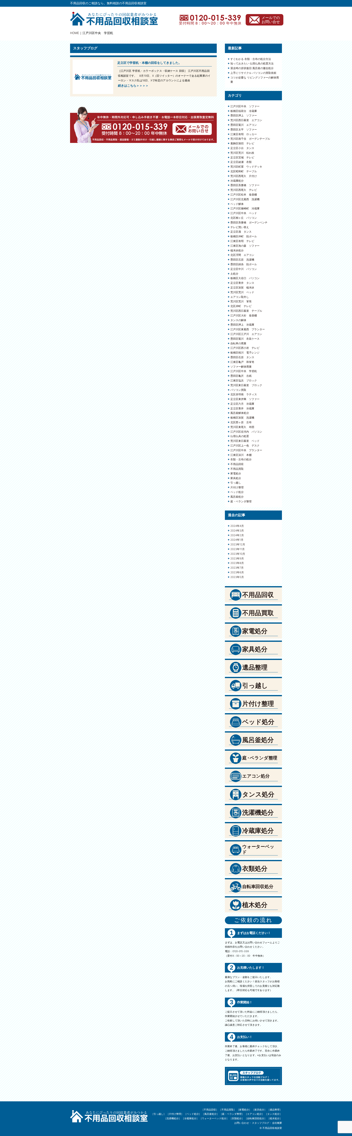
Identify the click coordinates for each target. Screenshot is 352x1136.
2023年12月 (237, 544)
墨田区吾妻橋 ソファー (245, 185)
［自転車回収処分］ (256, 1118)
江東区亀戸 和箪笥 (242, 362)
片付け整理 (237, 487)
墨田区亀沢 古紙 (241, 375)
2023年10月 (237, 553)
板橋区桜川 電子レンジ (245, 352)
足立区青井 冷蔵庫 (242, 408)
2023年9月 (237, 558)
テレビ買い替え (239, 227)
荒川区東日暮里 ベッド (245, 440)
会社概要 (277, 1122)
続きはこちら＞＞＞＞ (133, 85)
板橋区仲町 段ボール (243, 236)
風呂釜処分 (237, 496)
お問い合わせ (241, 1122)
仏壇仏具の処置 (239, 436)
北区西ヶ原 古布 (241, 422)
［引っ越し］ (158, 1113)
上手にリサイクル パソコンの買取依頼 (253, 72)
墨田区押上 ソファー (243, 115)
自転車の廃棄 (238, 343)
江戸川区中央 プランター (246, 450)
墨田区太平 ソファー (243, 129)
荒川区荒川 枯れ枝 (242, 152)
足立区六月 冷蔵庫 (242, 403)
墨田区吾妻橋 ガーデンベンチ (248, 222)
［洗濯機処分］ (172, 1118)
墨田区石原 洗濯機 (242, 259)
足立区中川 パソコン (243, 269)
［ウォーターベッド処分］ (214, 1118)
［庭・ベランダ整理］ (232, 1113)
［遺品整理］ (274, 1109)
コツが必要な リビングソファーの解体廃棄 (254, 79)
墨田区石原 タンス (242, 357)
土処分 (234, 273)
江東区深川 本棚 (241, 454)
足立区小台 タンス (242, 148)
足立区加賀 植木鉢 (242, 287)
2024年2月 (237, 535)
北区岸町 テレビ (241, 306)
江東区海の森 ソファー (245, 245)
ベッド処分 (237, 492)
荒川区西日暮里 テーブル (246, 310)
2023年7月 (237, 567)
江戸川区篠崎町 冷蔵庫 (245, 208)
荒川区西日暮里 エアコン (246, 120)
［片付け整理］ (175, 1113)
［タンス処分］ (273, 1113)
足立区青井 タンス (242, 282)
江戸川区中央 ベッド (243, 213)
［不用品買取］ (227, 1109)
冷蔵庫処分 (237, 180)
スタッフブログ (260, 1122)
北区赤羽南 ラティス (243, 394)
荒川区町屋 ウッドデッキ (246, 166)
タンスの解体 (238, 320)
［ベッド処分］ (192, 1113)
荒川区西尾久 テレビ (243, 189)
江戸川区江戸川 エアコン (246, 334)
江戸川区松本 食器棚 (243, 194)
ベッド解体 (237, 204)
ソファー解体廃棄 (241, 366)
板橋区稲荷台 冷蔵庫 (243, 111)
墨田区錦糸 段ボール (243, 264)
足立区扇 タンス (241, 231)
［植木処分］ (274, 1118)
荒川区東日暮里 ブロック (246, 385)
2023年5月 (237, 577)
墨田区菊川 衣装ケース (245, 338)
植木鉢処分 (237, 250)
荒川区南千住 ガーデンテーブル (250, 138)
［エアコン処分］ (254, 1113)
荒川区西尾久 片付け (243, 176)
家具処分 (235, 478)
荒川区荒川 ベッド (242, 292)
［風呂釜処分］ (210, 1113)
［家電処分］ (244, 1109)
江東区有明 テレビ (242, 241)
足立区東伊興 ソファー (245, 399)
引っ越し (235, 482)
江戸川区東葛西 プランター (247, 329)
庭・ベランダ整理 (241, 501)
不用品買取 (237, 468)
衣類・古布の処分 (241, 459)
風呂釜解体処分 (239, 412)
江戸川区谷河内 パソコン (246, 431)
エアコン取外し (239, 296)
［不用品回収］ (209, 1109)
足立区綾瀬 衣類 (241, 162)
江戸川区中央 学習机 (243, 371)
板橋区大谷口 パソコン (245, 278)
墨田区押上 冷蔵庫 (242, 324)
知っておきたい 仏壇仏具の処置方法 (252, 63)
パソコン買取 (238, 389)
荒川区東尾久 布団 (242, 427)
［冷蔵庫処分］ (190, 1118)
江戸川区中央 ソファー (245, 106)
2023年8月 (237, 563)
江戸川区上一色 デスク (245, 445)
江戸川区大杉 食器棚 (243, 315)
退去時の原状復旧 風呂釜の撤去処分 (252, 68)
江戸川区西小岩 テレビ (245, 347)
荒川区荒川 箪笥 (241, 301)
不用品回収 (237, 464)
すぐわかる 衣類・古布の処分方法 (250, 59)
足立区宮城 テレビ (242, 157)
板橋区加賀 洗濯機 (242, 417)
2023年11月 (237, 549)
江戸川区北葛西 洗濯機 (245, 199)
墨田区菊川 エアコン (243, 124)
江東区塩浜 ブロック (243, 380)
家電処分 (235, 473)
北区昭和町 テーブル (243, 171)
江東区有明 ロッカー (243, 134)
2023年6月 (237, 572)
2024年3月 (237, 530)
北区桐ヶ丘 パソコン (243, 217)
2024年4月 (237, 525)
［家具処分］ (259, 1109)
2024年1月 (236, 539)
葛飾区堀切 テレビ (242, 143)
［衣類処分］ (236, 1118)
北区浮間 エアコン (242, 254)
